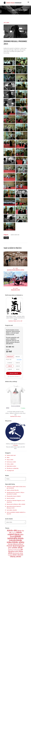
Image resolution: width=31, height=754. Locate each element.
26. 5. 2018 (15, 288)
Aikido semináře (14, 537)
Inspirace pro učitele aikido (16, 547)
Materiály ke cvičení (11, 466)
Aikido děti (12, 530)
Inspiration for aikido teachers (14, 549)
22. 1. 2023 (15, 268)
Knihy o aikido (10, 464)
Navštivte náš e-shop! (15, 416)
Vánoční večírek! (11, 498)
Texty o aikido (10, 459)
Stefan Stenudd (18, 555)
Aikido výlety (18, 542)
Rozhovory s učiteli (11, 461)
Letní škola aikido (15, 552)
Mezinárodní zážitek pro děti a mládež (16, 504)
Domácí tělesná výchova (15, 544)
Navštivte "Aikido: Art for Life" (15, 321)
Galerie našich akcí (15, 234)
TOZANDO (15, 445)
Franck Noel (11, 546)
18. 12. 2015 (6, 22)
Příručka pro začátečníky (12, 468)
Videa (8, 457)
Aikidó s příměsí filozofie (13, 490)
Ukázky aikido (15, 557)
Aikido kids (14, 532)
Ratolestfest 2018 (15, 289)
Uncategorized (10, 470)
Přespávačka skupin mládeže (14, 496)
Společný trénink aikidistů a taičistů (15, 270)
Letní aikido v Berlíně (12, 510)
